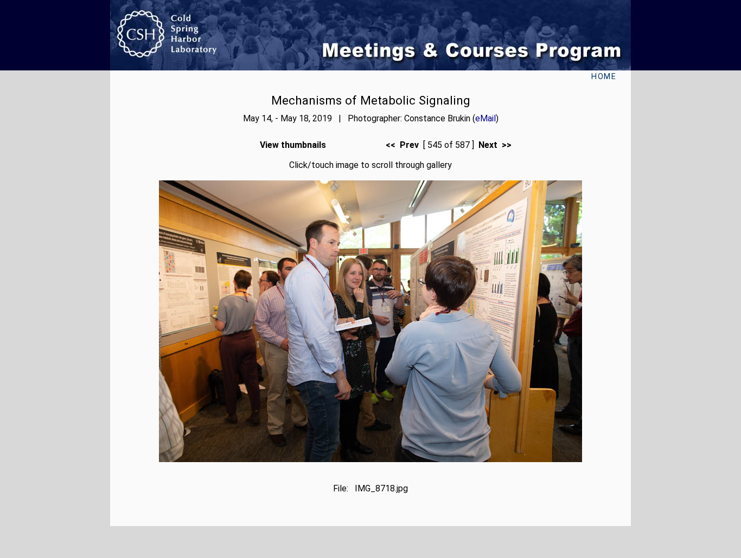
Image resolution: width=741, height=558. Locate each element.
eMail (485, 118)
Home (603, 76)
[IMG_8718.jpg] (370, 459)
